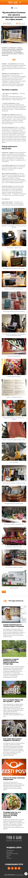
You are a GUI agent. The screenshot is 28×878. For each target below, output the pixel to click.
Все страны (9, 852)
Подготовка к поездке (12, 853)
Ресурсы (9, 855)
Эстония (16, 8)
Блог (8, 856)
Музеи (3, 591)
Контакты (9, 858)
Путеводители (10, 850)
